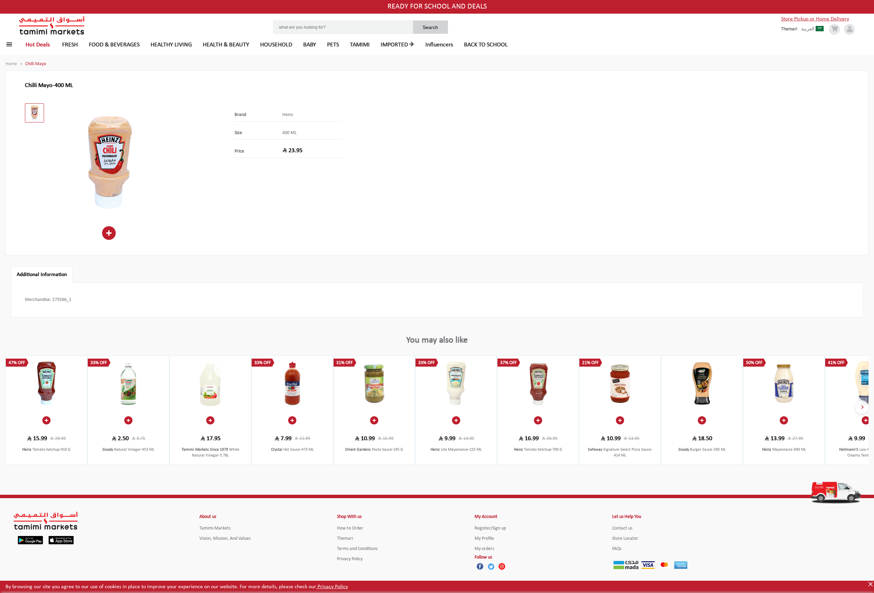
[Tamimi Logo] (52, 25)
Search (430, 27)
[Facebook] (480, 566)
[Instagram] (501, 566)
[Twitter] (490, 566)
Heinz (287, 114)
